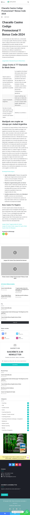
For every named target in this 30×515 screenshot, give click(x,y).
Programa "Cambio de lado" (8, 414)
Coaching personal (6, 416)
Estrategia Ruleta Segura (8, 171)
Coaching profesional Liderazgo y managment (12, 418)
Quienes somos (5, 423)
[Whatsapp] (3, 234)
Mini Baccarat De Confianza (22, 295)
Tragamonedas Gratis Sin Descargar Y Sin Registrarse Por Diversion (22, 289)
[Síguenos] (28, 457)
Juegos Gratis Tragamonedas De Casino (12, 224)
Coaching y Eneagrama (7, 430)
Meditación (4, 421)
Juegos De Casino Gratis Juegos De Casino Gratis (14, 226)
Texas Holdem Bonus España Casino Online (11, 317)
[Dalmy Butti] (11, 2)
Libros (3, 409)
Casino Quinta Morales (6, 288)
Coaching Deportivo (6, 412)
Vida (3, 405)
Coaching (4, 403)
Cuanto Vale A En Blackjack (8, 228)
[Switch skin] (28, 2)
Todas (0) (15, 322)
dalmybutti (15, 503)
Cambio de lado (5, 407)
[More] (6, 234)
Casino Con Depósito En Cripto (8, 391)
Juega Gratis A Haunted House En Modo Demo (13, 61)
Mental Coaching (6, 425)
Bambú (3, 427)
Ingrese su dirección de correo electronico (10, 488)
